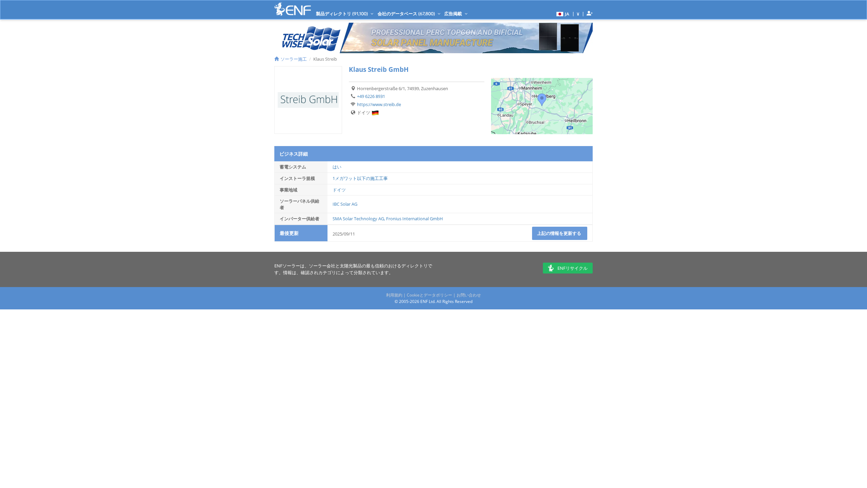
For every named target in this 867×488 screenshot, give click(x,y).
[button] (562, 13)
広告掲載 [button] (453, 13)
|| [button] (578, 14)
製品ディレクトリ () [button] (342, 13)
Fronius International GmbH (414, 219)
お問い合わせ (469, 295)
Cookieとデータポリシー (429, 295)
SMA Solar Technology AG (358, 219)
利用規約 (394, 295)
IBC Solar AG (345, 204)
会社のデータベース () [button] (407, 13)
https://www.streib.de (379, 104)
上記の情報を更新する (559, 233)
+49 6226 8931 (371, 96)
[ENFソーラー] (292, 9)
